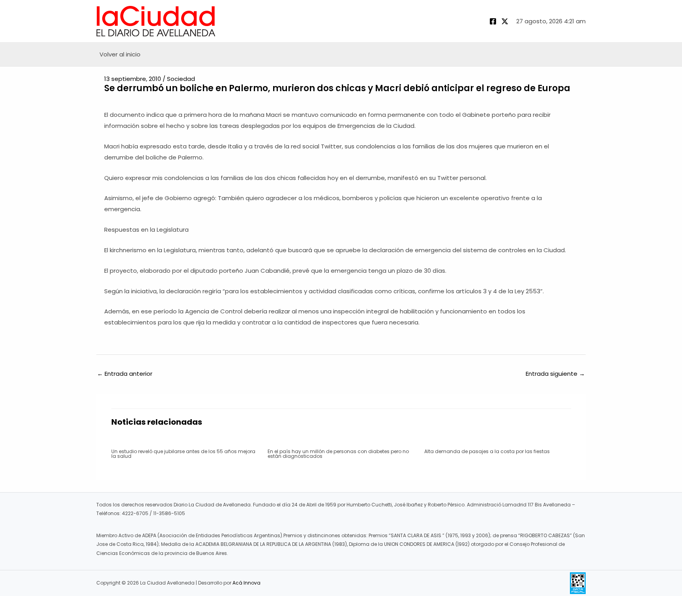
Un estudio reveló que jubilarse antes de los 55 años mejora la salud (183, 453)
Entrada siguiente (555, 373)
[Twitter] (504, 21)
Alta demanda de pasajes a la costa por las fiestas (487, 451)
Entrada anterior (124, 373)
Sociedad (181, 79)
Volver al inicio (120, 54)
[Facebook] (493, 21)
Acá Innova (246, 582)
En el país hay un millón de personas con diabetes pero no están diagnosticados (338, 453)
